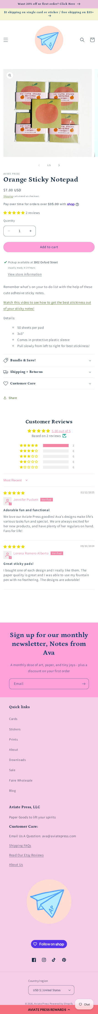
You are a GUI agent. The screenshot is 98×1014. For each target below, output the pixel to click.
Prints (13, 739)
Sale (12, 770)
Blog (12, 791)
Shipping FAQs (20, 845)
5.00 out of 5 (61, 431)
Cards (13, 719)
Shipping (8, 196)
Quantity (9, 221)
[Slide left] (39, 165)
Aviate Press (41, 1003)
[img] (14, 493)
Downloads (17, 760)
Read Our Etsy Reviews (26, 855)
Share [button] (13, 398)
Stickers (15, 729)
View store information (25, 274)
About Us (16, 864)
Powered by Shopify (61, 1003)
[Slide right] (59, 165)
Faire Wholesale (21, 780)
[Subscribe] (84, 683)
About (13, 750)
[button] (49, 1009)
